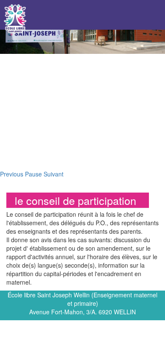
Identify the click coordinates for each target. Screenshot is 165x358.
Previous (11, 174)
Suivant (53, 174)
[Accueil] (15, 18)
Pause (33, 174)
